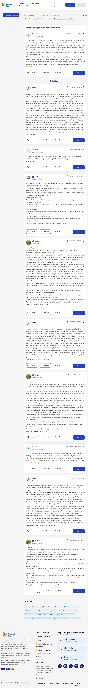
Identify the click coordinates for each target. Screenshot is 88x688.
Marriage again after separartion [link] (64, 19)
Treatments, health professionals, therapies (38, 618)
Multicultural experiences (71, 607)
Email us (68, 657)
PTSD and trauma (30, 611)
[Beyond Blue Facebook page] (60, 669)
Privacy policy (68, 683)
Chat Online (69, 648)
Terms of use (54, 683)
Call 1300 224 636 (71, 639)
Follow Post (45, 72)
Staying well (28, 615)
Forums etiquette (44, 650)
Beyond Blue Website (8, 634)
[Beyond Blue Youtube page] (65, 669)
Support (81, 4)
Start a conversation (12, 15)
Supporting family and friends (66, 615)
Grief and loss (57, 607)
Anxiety (27, 607)
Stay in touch (39, 678)
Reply (78, 72)
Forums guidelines (25, 6)
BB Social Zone (36, 607)
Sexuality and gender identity (68, 611)
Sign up (70, 4)
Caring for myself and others (51, 15)
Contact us (41, 683)
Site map (77, 684)
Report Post (58, 72)
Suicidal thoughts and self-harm (44, 615)
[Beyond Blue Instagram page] (71, 669)
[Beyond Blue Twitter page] (76, 669)
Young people (76, 618)
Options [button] (83, 15)
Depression (46, 607)
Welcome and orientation (61, 618)
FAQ (39, 640)
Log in (59, 4)
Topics (21, 3)
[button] (28, 72)
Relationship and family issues (37, 19)
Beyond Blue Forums (9, 5)
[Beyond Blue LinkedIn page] (82, 669)
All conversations (34, 3)
